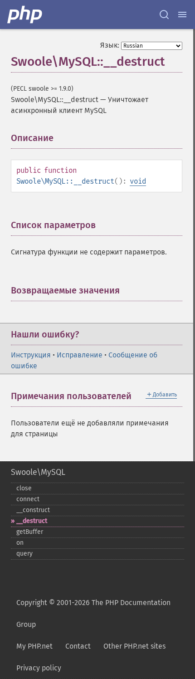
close (24, 488)
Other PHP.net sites (134, 646)
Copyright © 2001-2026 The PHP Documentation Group (93, 613)
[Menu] (182, 14)
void (138, 181)
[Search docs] (164, 14)
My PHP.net (34, 646)
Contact (78, 646)
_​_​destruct (31, 521)
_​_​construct (33, 510)
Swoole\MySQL (38, 472)
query (24, 553)
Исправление (79, 355)
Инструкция (31, 355)
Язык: (109, 45)
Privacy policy (38, 668)
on (20, 543)
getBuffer (29, 532)
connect (27, 499)
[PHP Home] (25, 14)
